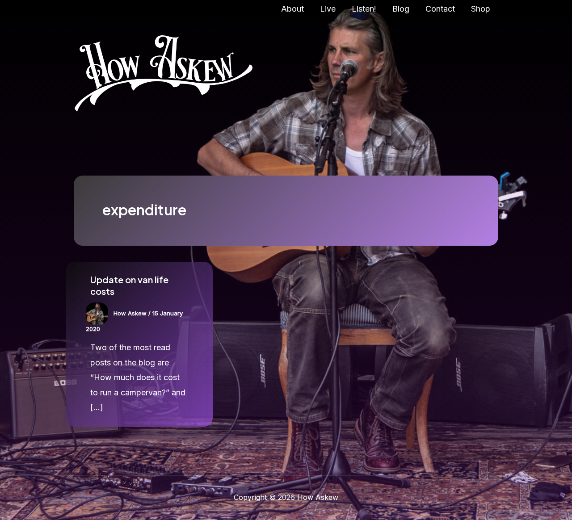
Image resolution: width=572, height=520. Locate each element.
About (292, 8)
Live (328, 8)
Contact (440, 8)
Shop (480, 8)
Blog (400, 8)
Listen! (364, 8)
